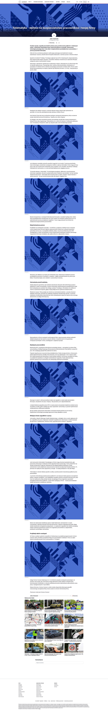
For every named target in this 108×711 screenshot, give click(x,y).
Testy (29, 1)
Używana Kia (38, 690)
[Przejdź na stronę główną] (20, 2)
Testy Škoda (20, 694)
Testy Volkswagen (21, 696)
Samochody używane (49, 1)
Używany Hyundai (39, 689)
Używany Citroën (38, 686)
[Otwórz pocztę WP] (77, 2)
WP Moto (55, 686)
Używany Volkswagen (39, 696)
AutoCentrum (56, 685)
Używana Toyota (38, 695)
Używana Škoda (38, 694)
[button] (80, 2)
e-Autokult (55, 684)
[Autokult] (25, 2)
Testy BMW (20, 685)
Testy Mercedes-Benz (21, 691)
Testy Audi (20, 684)
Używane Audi (38, 684)
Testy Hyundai (20, 689)
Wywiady (63, 1)
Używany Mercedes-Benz (40, 691)
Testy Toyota (20, 695)
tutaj (39, 708)
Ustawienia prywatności (68, 700)
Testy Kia (19, 690)
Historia (58, 1)
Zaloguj (84, 1)
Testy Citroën (20, 686)
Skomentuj (52, 42)
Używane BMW (38, 685)
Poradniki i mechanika (38, 1)
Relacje (68, 1)
